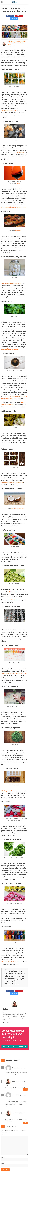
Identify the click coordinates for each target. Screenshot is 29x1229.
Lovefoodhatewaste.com (9, 349)
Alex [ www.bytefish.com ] (18, 508)
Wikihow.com (12, 592)
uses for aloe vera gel (15, 600)
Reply (25, 1089)
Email (2, 1163)
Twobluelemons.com (8, 110)
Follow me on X (8, 1022)
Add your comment (13, 1060)
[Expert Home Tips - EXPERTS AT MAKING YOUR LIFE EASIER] (15, 3)
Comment (3, 1135)
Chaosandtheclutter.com (9, 962)
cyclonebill (18, 230)
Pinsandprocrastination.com (11, 283)
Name (2, 1157)
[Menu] (2, 2)
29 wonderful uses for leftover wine (13, 207)
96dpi (18, 183)
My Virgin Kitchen (7, 791)
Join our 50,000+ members (13, 1046)
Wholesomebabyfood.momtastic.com (14, 673)
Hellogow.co (21, 152)
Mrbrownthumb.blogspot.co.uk (12, 482)
